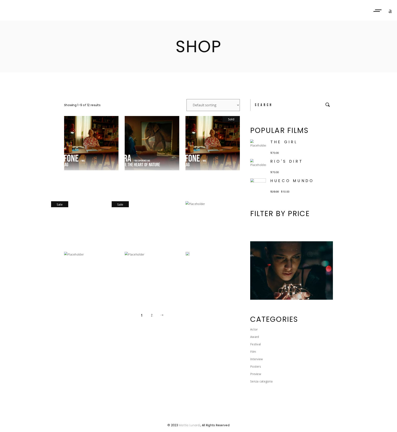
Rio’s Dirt (148, 277)
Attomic (85, 176)
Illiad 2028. (212, 227)
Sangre (204, 263)
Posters (255, 366)
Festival (255, 344)
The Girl (284, 141)
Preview (255, 374)
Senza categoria (261, 381)
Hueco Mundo (83, 216)
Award (254, 337)
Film (253, 352)
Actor (254, 329)
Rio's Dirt (286, 161)
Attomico (149, 176)
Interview (256, 359)
